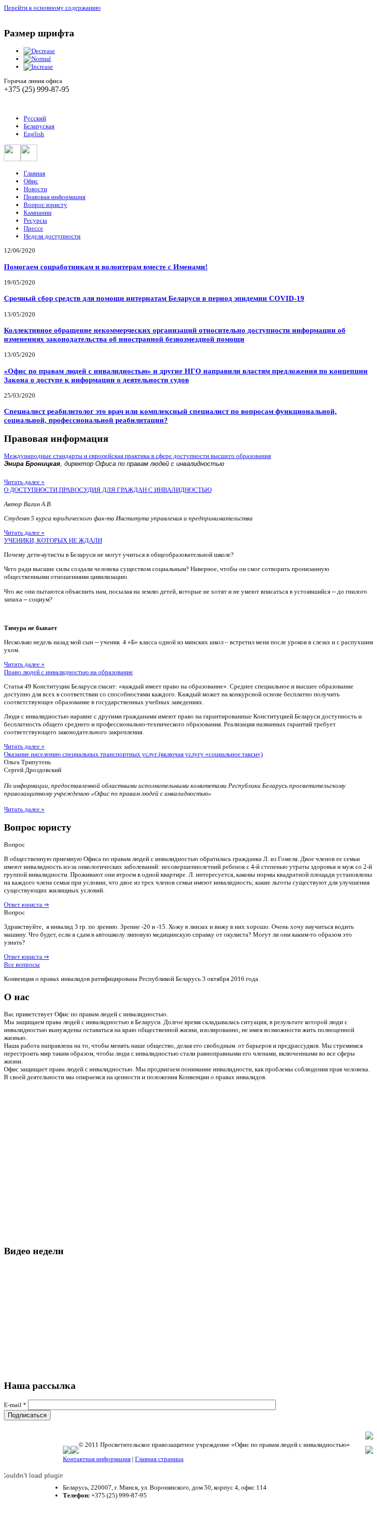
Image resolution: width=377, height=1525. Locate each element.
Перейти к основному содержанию (52, 7)
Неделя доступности (52, 236)
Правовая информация (54, 197)
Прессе (33, 228)
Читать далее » (24, 482)
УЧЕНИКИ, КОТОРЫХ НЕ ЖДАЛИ (53, 540)
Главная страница (159, 1459)
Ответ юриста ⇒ (26, 904)
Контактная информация (97, 1459)
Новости (35, 189)
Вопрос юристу (45, 204)
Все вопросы (22, 964)
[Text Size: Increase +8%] (38, 66)
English (34, 134)
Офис (31, 181)
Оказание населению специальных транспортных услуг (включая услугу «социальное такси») (133, 754)
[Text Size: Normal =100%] (37, 58)
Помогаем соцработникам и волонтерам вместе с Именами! (106, 266)
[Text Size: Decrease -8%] (39, 51)
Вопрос (14, 844)
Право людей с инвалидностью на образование (68, 672)
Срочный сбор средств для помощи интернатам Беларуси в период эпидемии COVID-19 (154, 298)
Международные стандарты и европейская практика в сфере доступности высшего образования (137, 456)
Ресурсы (35, 220)
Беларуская (39, 126)
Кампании (38, 212)
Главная (34, 173)
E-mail (15, 1405)
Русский (35, 118)
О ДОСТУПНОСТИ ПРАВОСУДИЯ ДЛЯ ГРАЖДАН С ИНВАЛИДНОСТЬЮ (108, 489)
